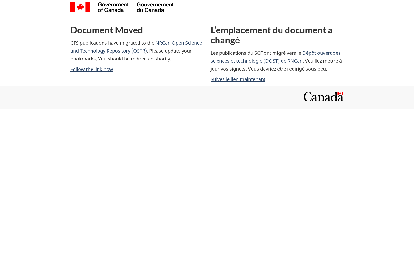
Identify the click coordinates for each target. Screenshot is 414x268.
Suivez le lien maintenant (238, 79)
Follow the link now (91, 69)
